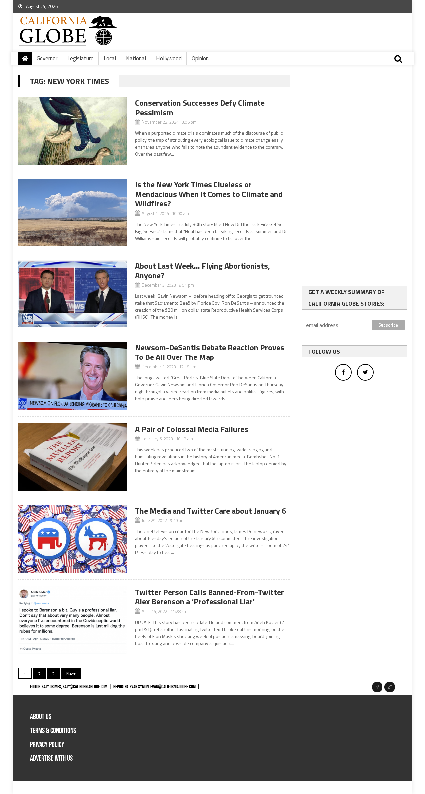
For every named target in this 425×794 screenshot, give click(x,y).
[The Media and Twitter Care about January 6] (72, 539)
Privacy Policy (47, 744)
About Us (40, 716)
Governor (47, 58)
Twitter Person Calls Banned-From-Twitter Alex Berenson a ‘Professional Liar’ (209, 596)
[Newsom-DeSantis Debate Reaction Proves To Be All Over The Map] (72, 376)
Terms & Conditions (53, 730)
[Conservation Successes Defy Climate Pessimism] (72, 131)
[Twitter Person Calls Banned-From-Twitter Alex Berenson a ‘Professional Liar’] (72, 620)
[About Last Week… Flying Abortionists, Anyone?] (72, 294)
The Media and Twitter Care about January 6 (210, 510)
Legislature (80, 58)
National (136, 58)
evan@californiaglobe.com (173, 687)
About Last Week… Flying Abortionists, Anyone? (202, 270)
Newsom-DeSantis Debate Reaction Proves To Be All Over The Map (209, 352)
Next (70, 673)
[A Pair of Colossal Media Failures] (72, 457)
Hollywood (169, 58)
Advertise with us (51, 758)
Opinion (200, 58)
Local (110, 58)
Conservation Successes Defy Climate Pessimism (200, 107)
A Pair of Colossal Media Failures (191, 429)
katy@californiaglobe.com (85, 687)
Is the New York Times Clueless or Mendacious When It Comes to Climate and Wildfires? (209, 193)
